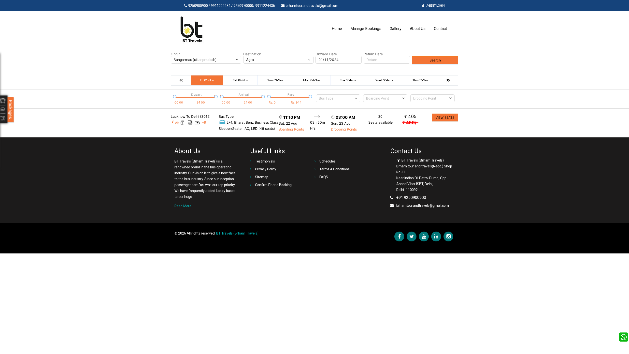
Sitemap (261, 177)
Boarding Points (291, 129)
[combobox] (338, 98)
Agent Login (435, 5)
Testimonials (265, 161)
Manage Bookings (365, 28)
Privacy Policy (265, 169)
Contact (440, 28)
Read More (182, 206)
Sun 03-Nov (275, 80)
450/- (410, 122)
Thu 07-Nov (421, 80)
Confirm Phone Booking (273, 185)
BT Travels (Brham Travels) (237, 233)
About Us (418, 28)
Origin (175, 54)
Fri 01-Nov (207, 80)
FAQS (323, 177)
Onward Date (326, 54)
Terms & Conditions (334, 169)
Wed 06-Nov (384, 80)
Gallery (395, 28)
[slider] (174, 96)
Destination (252, 54)
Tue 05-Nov (348, 80)
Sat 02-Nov (240, 80)
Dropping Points (344, 129)
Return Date (373, 54)
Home (337, 28)
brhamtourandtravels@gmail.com (422, 205)
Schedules (327, 161)
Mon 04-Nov (311, 80)
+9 (204, 122)
